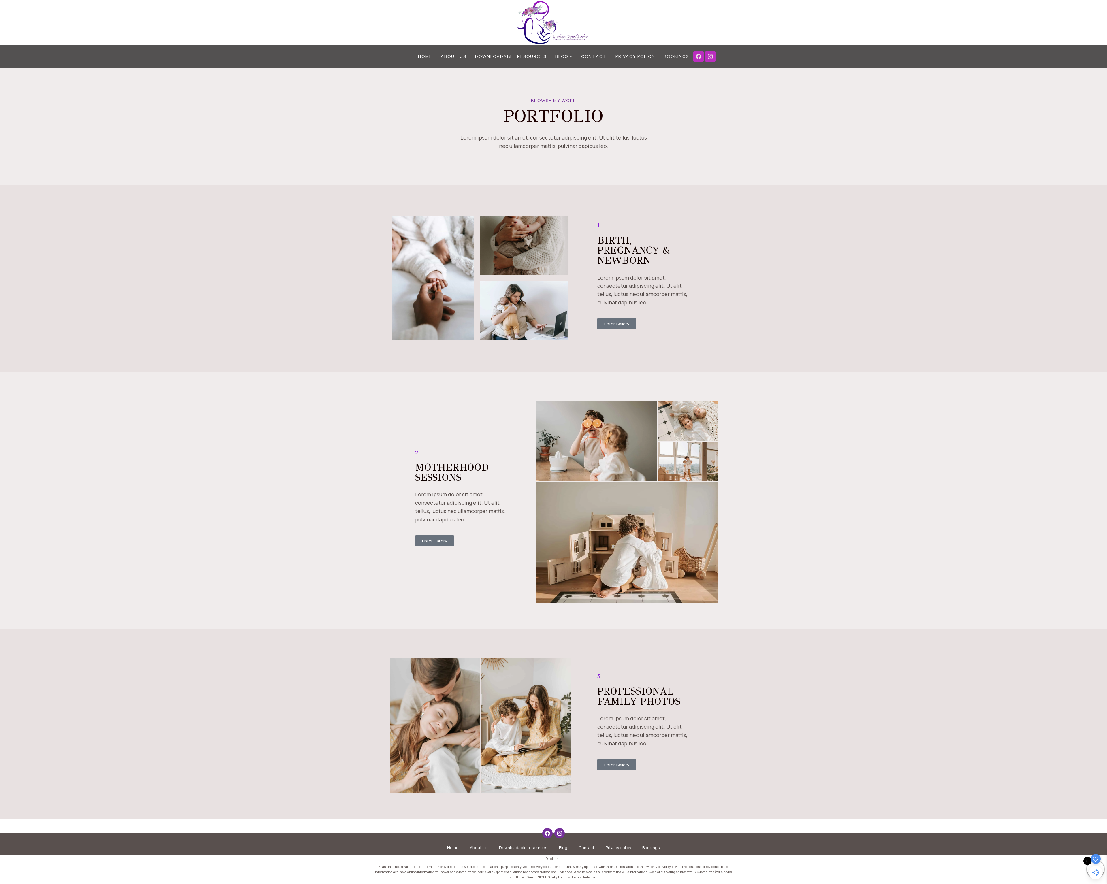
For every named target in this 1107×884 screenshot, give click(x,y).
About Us (453, 56)
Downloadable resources (511, 56)
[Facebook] (698, 56)
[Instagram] (710, 56)
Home (425, 56)
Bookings (676, 56)
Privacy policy (635, 56)
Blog (563, 847)
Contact (594, 56)
